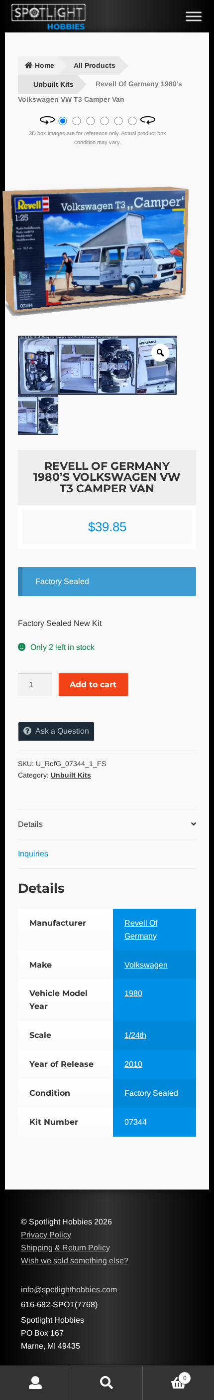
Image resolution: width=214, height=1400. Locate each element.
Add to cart (93, 684)
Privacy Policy (46, 1234)
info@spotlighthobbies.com (69, 1289)
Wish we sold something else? (74, 1260)
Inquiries (33, 853)
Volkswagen (146, 965)
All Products (94, 65)
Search (106, 1383)
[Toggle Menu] (194, 16)
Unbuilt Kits (53, 84)
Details (30, 824)
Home (44, 65)
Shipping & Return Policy (65, 1247)
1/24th (135, 1035)
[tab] (107, 824)
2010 (133, 1064)
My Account (35, 1383)
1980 (133, 993)
